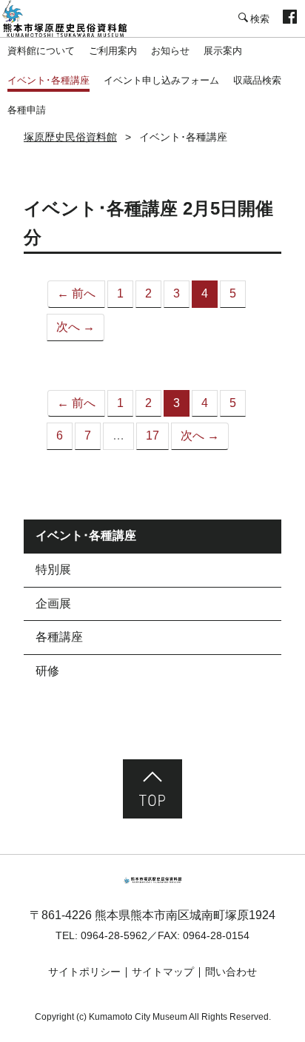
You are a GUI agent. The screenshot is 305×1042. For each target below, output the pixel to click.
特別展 (53, 569)
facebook (290, 18)
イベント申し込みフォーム (161, 80)
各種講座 (59, 637)
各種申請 (26, 109)
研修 (47, 671)
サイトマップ (163, 972)
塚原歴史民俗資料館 (74, 18)
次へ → (75, 326)
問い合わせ (231, 972)
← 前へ (76, 293)
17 (152, 435)
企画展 (53, 603)
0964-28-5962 (114, 935)
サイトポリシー (84, 972)
